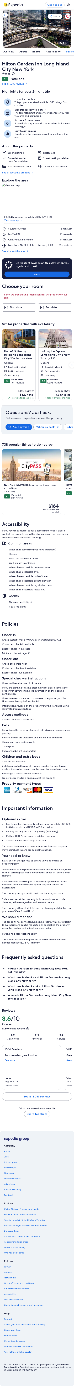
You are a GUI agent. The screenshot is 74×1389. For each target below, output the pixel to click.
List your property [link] (12, 1162)
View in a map (11, 220)
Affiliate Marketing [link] (12, 1189)
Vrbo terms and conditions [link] (16, 1288)
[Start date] (19, 307)
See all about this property (16, 172)
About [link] (7, 1151)
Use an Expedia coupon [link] (15, 1341)
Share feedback (37, 1114)
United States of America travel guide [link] (21, 1209)
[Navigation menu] (68, 5)
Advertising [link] (9, 1184)
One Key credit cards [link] (14, 1252)
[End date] (55, 307)
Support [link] (8, 1319)
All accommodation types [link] (16, 1241)
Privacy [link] (7, 1266)
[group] (39, 427)
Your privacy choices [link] (13, 1299)
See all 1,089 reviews (13, 83)
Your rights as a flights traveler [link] (18, 1352)
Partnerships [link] (10, 1167)
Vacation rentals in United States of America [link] (24, 1220)
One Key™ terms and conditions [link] (19, 1283)
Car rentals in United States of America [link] (22, 1236)
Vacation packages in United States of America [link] (25, 1225)
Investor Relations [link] (12, 1178)
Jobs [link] (6, 1156)
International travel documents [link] (18, 1346)
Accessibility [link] (10, 1294)
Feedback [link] (8, 1195)
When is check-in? (47, 427)
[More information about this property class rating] (13, 73)
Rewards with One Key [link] (14, 1247)
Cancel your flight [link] (12, 1330)
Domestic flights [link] (11, 1231)
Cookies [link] (8, 1272)
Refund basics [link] (10, 1335)
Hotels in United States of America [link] (20, 1214)
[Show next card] (67, 28)
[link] (5, 15)
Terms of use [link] (10, 1277)
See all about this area (13, 251)
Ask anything (21, 427)
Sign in (37, 274)
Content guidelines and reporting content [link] (23, 1305)
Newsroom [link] (9, 1173)
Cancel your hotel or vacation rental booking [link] (24, 1324)
